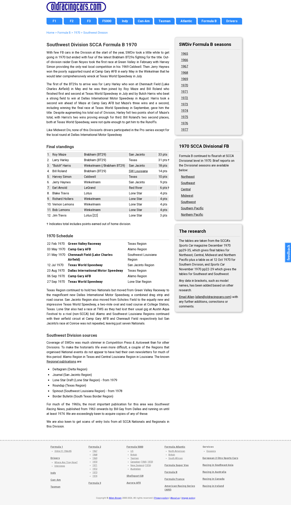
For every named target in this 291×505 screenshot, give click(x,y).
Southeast (188, 183)
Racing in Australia (214, 471)
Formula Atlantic (175, 446)
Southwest (188, 202)
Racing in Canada (213, 478)
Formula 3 (94, 482)
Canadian (135, 462)
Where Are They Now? (66, 462)
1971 (184, 92)
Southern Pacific (192, 208)
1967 (184, 66)
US (131, 451)
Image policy (188, 498)
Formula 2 (94, 446)
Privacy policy (161, 498)
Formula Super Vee (177, 465)
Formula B (171, 472)
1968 (184, 73)
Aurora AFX (133, 482)
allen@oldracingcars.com (213, 297)
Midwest (187, 196)
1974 (184, 111)
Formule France (174, 479)
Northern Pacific (192, 215)
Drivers (55, 458)
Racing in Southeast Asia (218, 464)
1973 (184, 104)
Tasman (55, 486)
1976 (184, 123)
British (133, 454)
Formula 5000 (134, 446)
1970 (184, 85)
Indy (53, 472)
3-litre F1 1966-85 (62, 451)
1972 (184, 98)
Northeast (188, 177)
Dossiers (211, 451)
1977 (184, 129)
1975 (184, 117)
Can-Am (55, 479)
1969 (184, 79)
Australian (135, 469)
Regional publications (61, 361)
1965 (184, 54)
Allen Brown (115, 498)
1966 (184, 60)
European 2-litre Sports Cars (220, 458)
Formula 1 (56, 446)
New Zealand (137, 465)
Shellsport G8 (134, 475)
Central (186, 189)
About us (175, 498)
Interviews (59, 466)
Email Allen (186, 297)
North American (176, 451)
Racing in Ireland (213, 485)
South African (175, 458)
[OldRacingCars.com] (76, 9)
